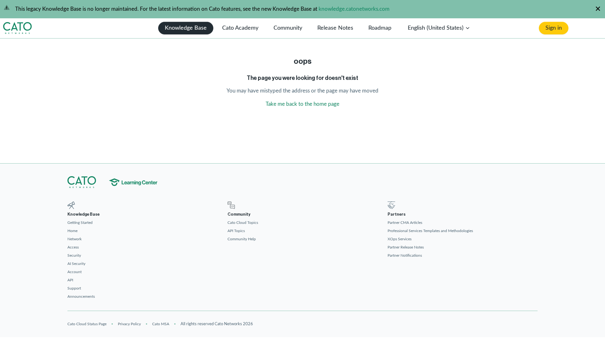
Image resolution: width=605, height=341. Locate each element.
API (70, 280)
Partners (397, 214)
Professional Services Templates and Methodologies (430, 231)
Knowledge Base (186, 28)
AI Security (76, 264)
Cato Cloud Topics (243, 222)
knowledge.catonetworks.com (354, 9)
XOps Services (400, 239)
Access (73, 247)
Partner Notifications (405, 255)
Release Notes (335, 28)
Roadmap (379, 28)
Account (74, 272)
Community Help (242, 239)
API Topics (236, 231)
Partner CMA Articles (405, 222)
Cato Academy (240, 28)
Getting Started (80, 222)
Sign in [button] (553, 28)
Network (74, 239)
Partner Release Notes (406, 247)
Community (288, 28)
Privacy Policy (129, 324)
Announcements (81, 296)
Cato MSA (160, 324)
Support (74, 288)
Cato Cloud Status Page (87, 324)
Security (74, 255)
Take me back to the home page (302, 104)
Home (72, 231)
